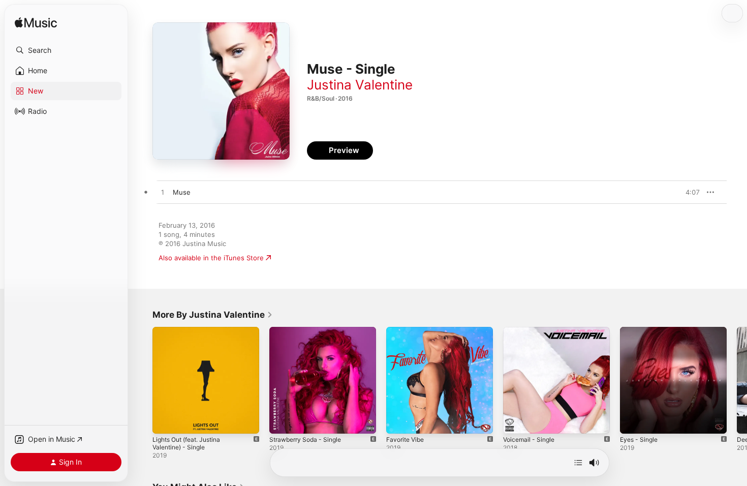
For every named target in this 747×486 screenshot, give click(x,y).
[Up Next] (578, 462)
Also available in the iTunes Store (211, 258)
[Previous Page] (142, 380)
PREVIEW (688, 192)
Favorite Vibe (407, 331)
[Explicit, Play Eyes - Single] (632, 421)
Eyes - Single (641, 331)
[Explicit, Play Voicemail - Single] (515, 421)
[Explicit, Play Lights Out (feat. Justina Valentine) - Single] (165, 421)
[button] (66, 50)
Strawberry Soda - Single (309, 331)
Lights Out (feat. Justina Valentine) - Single (191, 335)
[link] (212, 314)
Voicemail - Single (531, 331)
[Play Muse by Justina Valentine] (162, 192)
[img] (36, 23)
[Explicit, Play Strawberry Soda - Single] (282, 421)
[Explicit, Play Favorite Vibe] (399, 421)
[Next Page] (737, 380)
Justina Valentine (360, 85)
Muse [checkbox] (182, 192)
